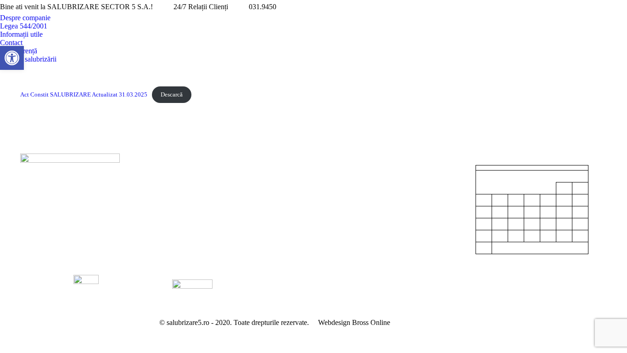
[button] (12, 58)
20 (532, 224)
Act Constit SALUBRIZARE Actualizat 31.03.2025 (83, 94)
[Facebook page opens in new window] (606, 7)
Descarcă (172, 94)
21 (548, 224)
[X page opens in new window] (620, 7)
